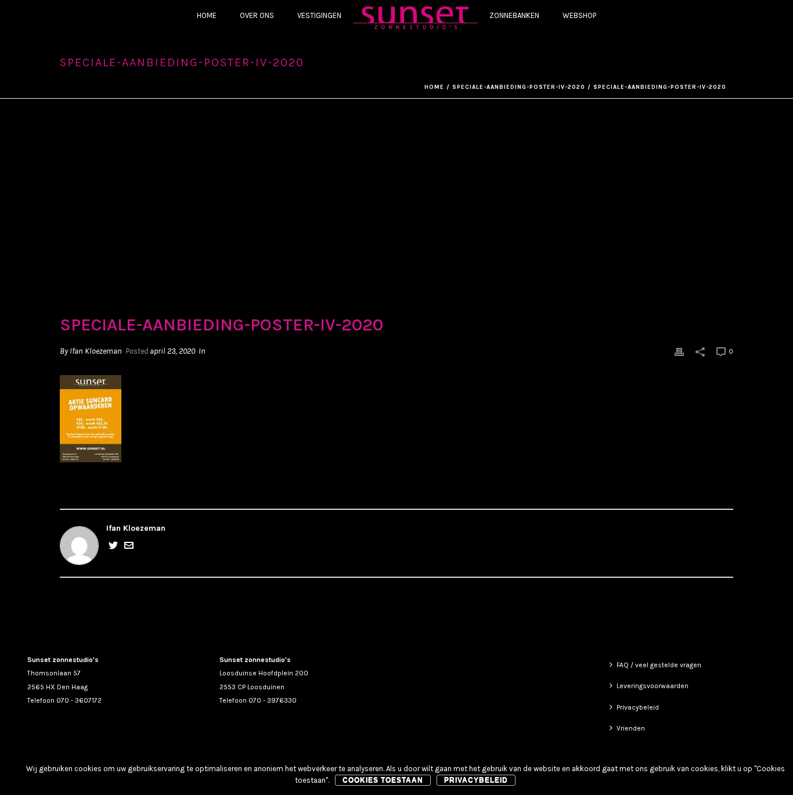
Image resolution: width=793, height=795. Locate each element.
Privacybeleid (638, 707)
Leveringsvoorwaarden (653, 686)
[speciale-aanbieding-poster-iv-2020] (396, 215)
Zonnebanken (514, 15)
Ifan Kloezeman (96, 351)
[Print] (679, 351)
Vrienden (631, 728)
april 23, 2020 (172, 351)
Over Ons (257, 15)
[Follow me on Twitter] (113, 547)
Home (207, 15)
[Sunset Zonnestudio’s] (415, 17)
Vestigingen (319, 15)
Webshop (579, 15)
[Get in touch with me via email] (129, 547)
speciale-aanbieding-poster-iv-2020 (518, 87)
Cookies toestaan (383, 780)
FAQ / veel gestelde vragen (659, 665)
